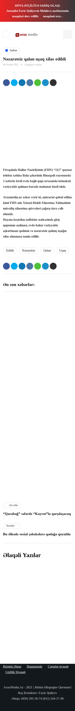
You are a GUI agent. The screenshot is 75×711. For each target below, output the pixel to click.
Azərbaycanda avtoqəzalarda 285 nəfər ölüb (19, 477)
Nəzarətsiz (28, 250)
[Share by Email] (53, 82)
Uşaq (62, 250)
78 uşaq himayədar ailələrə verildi (36, 641)
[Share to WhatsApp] (37, 82)
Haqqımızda (34, 666)
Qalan (47, 250)
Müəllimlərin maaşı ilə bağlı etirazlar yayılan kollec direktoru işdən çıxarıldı (54, 425)
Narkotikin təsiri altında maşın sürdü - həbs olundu (34, 611)
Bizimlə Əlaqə (12, 666)
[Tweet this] (14, 82)
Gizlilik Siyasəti (15, 672)
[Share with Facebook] (6, 82)
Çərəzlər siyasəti (58, 666)
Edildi (10, 250)
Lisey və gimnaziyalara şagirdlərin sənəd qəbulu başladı (19, 370)
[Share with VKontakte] (29, 82)
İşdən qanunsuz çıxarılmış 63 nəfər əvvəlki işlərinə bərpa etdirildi (54, 372)
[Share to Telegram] (45, 82)
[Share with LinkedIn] (22, 82)
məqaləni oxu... (53, 16)
